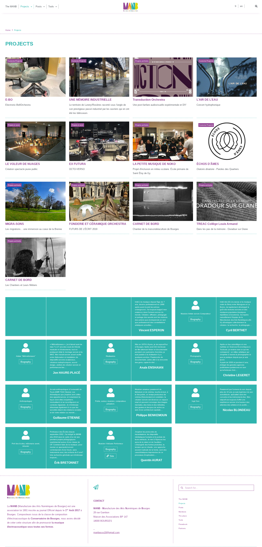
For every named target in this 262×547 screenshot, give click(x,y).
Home (8, 30)
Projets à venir (14, 125)
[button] (256, 6)
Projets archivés (141, 61)
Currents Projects (15, 61)
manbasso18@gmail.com (106, 532)
